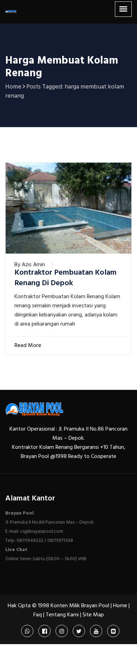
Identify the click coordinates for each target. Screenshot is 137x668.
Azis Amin (33, 264)
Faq (37, 615)
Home (120, 605)
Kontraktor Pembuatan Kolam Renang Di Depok (65, 278)
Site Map (93, 615)
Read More (26, 345)
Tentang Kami (62, 615)
